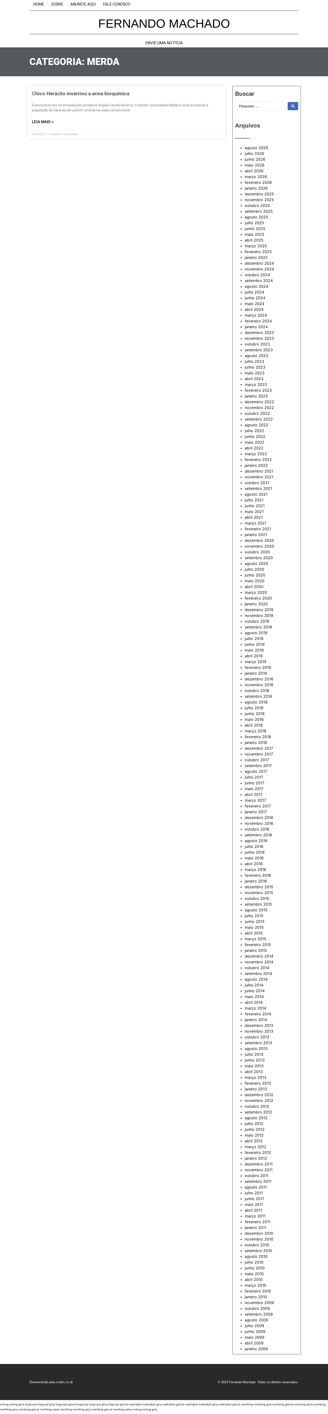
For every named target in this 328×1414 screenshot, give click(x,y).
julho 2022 (254, 430)
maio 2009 (254, 1337)
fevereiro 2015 (258, 944)
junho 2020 (255, 575)
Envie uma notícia (164, 43)
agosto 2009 (256, 1320)
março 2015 (255, 938)
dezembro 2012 (259, 1094)
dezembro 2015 (259, 886)
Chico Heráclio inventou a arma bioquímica (80, 93)
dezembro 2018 (259, 679)
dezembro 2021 (259, 471)
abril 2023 (254, 378)
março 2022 (256, 453)
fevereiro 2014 (258, 1013)
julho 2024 (254, 292)
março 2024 (256, 315)
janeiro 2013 (256, 1089)
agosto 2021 (256, 494)
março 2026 (256, 176)
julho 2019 (254, 638)
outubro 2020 (257, 552)
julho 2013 (254, 1054)
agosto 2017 (256, 771)
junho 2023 (255, 367)
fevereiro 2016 (258, 875)
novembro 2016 (259, 823)
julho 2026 (254, 153)
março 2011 (255, 1216)
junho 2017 (254, 783)
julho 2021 (254, 500)
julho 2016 (254, 846)
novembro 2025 (259, 199)
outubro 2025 (257, 205)
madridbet (135, 1404)
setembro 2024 (259, 280)
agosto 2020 (256, 563)
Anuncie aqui (83, 4)
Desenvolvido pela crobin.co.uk (51, 1382)
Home (38, 4)
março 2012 (255, 1146)
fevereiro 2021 (258, 528)
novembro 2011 (259, 1169)
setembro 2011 (258, 1181)
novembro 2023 (259, 338)
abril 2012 (254, 1141)
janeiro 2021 (256, 534)
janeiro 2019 (256, 673)
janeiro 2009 (256, 1348)
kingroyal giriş (46, 1404)
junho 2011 (254, 1198)
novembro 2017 (259, 754)
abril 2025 (254, 240)
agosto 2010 (256, 1256)
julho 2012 (254, 1123)
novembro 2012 (259, 1100)
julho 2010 (254, 1262)
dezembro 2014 (259, 956)
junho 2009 (255, 1331)
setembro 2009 (259, 1314)
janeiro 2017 (256, 811)
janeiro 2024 (256, 326)
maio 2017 (254, 788)
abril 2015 (254, 933)
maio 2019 (254, 650)
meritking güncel (282, 1404)
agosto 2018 (256, 702)
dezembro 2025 (259, 194)
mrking (4, 1404)
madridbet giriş (152, 1404)
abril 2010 (254, 1279)
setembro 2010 (258, 1250)
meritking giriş (263, 1404)
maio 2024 (254, 303)
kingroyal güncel (66, 1404)
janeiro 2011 (255, 1227)
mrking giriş (16, 1404)
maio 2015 (254, 927)
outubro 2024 (257, 274)
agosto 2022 (256, 424)
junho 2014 (255, 990)
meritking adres (303, 1404)
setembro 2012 (258, 1112)
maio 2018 (254, 719)
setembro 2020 (259, 557)
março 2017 (255, 800)
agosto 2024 (256, 286)
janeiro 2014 (256, 1019)
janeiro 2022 (256, 465)
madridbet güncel (173, 1404)
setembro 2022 (259, 419)
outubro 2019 (257, 621)
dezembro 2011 (259, 1164)
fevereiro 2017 (258, 806)
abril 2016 (254, 863)
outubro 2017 (257, 759)
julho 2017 (254, 777)
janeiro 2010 (256, 1296)
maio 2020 (254, 580)
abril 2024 (254, 309)
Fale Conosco (116, 4)
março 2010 (255, 1285)
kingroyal (30, 1404)
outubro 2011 (256, 1175)
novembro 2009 (259, 1302)
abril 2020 (254, 586)
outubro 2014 (257, 967)
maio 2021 (254, 511)
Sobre (57, 4)
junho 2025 (255, 228)
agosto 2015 (256, 910)
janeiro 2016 (256, 881)
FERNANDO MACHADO (164, 23)
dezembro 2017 (259, 748)
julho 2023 (254, 361)
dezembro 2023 (259, 332)
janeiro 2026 (256, 188)
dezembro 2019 (259, 609)
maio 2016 (254, 858)
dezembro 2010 (259, 1233)
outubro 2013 (257, 1037)
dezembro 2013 (259, 1025)
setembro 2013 (258, 1042)
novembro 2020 (259, 546)
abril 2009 (254, 1343)
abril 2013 (254, 1071)
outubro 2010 (257, 1244)
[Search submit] (293, 106)
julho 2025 (254, 222)
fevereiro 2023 (258, 390)
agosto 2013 (256, 1048)
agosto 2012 (256, 1117)
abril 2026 (254, 170)
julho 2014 (254, 985)
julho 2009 (254, 1325)
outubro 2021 (257, 482)
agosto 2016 (256, 840)
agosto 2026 (256, 147)
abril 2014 (254, 1002)
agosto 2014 (256, 979)
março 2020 (256, 592)
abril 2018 (254, 725)
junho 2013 (255, 1060)
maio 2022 (254, 442)
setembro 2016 (258, 834)
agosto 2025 (256, 217)
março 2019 (255, 661)
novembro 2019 (259, 615)
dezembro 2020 (259, 540)
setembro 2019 (258, 627)
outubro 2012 (257, 1106)
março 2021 (255, 523)
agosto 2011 (256, 1187)
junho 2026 (255, 159)
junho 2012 (255, 1129)
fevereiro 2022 (258, 459)
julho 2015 (254, 915)
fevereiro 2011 (257, 1221)
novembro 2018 (259, 684)
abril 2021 (254, 517)
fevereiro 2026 (258, 182)
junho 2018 (255, 713)
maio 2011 (254, 1204)
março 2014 (255, 1008)
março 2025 (256, 245)
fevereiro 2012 (258, 1152)
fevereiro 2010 (258, 1291)
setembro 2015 (258, 904)
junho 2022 (255, 436)
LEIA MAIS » (43, 121)
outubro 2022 (257, 413)
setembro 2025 (259, 211)
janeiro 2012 (256, 1158)
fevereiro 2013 (258, 1083)
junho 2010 (255, 1268)
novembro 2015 (259, 892)
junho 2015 (255, 921)
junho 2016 (255, 852)
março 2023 (256, 384)
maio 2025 (254, 234)
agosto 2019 (256, 632)
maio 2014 (254, 996)
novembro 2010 (259, 1239)
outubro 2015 (257, 898)
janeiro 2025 (256, 257)
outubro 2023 (257, 344)
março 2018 (255, 731)
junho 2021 (255, 505)
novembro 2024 (259, 269)
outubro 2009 (257, 1308)
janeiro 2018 (256, 742)
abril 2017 (253, 794)
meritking (247, 1404)
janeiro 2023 (256, 396)
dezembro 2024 (259, 263)
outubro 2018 (257, 690)
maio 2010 (254, 1273)
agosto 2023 (256, 355)
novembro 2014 (259, 962)
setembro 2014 (258, 973)
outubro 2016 (257, 829)
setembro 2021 (258, 488)
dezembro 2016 (259, 817)
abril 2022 (254, 448)
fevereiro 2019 (258, 667)
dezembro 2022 (259, 401)
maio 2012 (254, 1135)
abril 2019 (254, 655)
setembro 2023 (259, 349)
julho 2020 (254, 569)
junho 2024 (255, 297)
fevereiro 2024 (258, 321)
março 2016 (255, 869)
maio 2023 (254, 373)
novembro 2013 (259, 1031)
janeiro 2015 (256, 950)
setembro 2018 (258, 696)
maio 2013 (254, 1065)
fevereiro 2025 (258, 251)
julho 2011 (254, 1192)
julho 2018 (254, 707)
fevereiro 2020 (258, 598)
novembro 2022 (259, 407)
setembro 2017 (258, 765)
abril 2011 (253, 1210)
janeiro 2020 (256, 603)
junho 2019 (255, 644)
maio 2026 (254, 165)
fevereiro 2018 (258, 736)
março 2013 (255, 1077)
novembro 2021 (259, 476)
